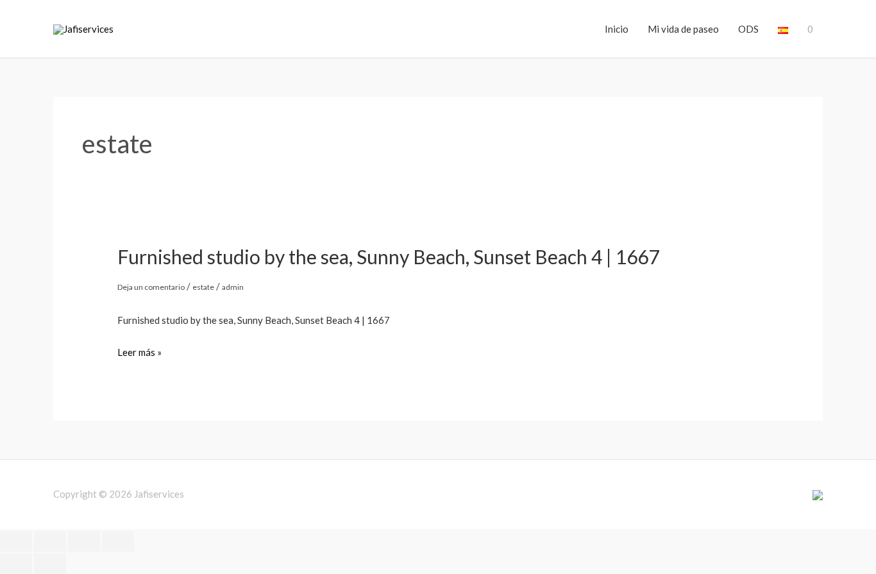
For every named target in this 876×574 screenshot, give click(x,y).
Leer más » (139, 353)
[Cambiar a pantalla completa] (50, 541)
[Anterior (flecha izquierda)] (16, 563)
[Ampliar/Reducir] (16, 541)
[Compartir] (84, 541)
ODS (748, 29)
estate (203, 287)
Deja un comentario (151, 287)
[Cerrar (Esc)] (118, 541)
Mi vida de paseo (683, 29)
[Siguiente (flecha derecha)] (50, 563)
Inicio (616, 29)
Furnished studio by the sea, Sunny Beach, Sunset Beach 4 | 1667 (388, 256)
